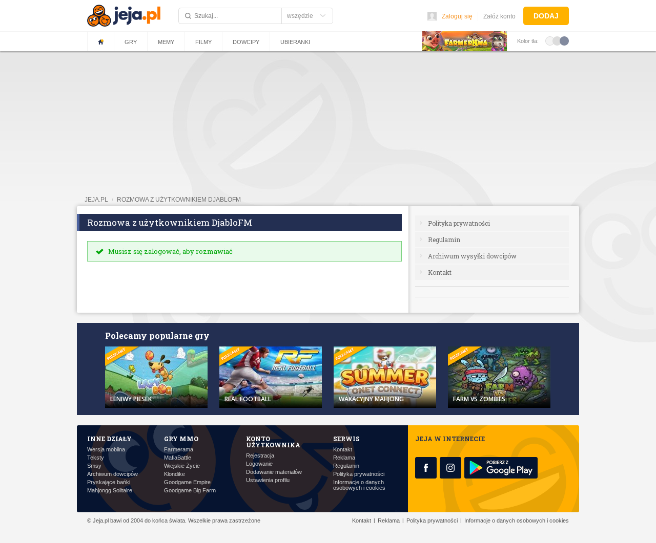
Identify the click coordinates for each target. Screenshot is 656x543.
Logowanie (259, 464)
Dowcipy (246, 42)
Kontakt (440, 272)
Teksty (95, 458)
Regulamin (444, 239)
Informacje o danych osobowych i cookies (359, 485)
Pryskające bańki (108, 482)
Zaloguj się (457, 16)
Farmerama (178, 449)
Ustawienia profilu (268, 480)
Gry (131, 42)
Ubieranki (295, 42)
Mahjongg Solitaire (109, 490)
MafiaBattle (177, 458)
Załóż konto (499, 16)
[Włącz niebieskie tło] (564, 40)
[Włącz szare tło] (557, 40)
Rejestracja (260, 456)
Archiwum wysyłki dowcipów (472, 256)
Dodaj (546, 16)
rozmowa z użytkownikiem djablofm (179, 200)
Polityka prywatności (459, 223)
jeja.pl (96, 200)
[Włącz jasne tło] (550, 40)
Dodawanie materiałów (274, 472)
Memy (166, 42)
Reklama (344, 458)
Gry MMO (181, 439)
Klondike (174, 474)
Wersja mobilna (106, 449)
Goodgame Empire (187, 482)
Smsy (94, 466)
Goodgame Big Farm (190, 490)
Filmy (203, 42)
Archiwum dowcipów (112, 474)
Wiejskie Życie (182, 466)
